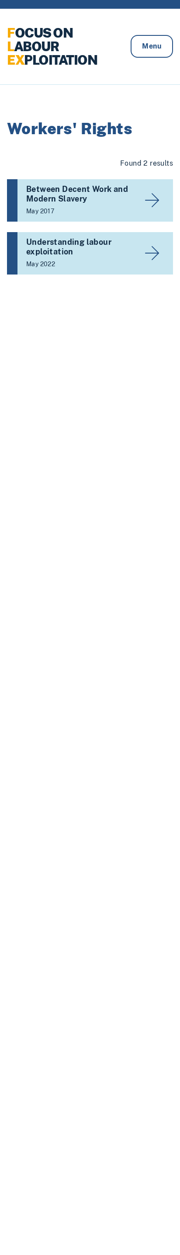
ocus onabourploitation (52, 46)
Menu (152, 46)
